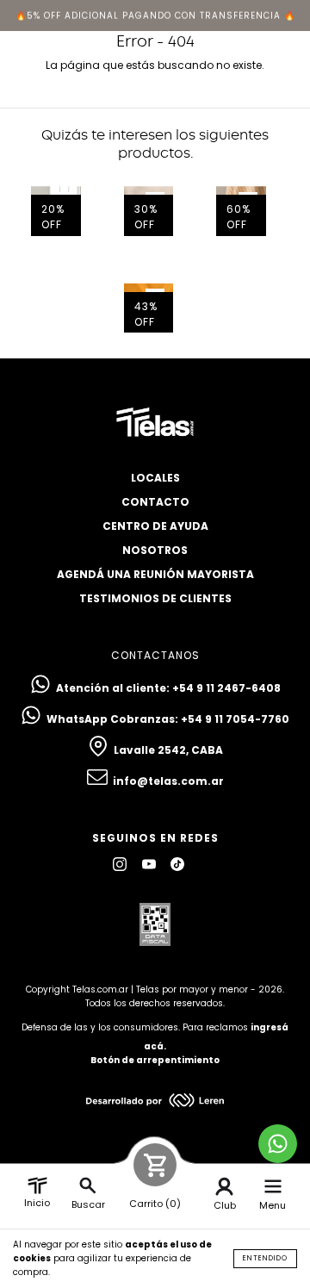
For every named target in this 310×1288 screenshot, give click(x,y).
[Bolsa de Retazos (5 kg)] (56, 211)
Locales (155, 477)
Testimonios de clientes (155, 598)
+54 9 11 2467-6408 (226, 688)
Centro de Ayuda (155, 526)
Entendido (265, 1258)
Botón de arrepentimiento (155, 1060)
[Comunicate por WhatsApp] (277, 1143)
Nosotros (155, 550)
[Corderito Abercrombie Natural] (149, 211)
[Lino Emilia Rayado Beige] (241, 211)
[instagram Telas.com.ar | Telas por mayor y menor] (121, 863)
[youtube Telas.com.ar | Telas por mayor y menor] (150, 863)
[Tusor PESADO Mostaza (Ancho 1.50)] (149, 308)
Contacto (155, 502)
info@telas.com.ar (168, 781)
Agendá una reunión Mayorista (155, 574)
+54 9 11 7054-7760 (235, 719)
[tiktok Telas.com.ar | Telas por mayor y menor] (177, 863)
